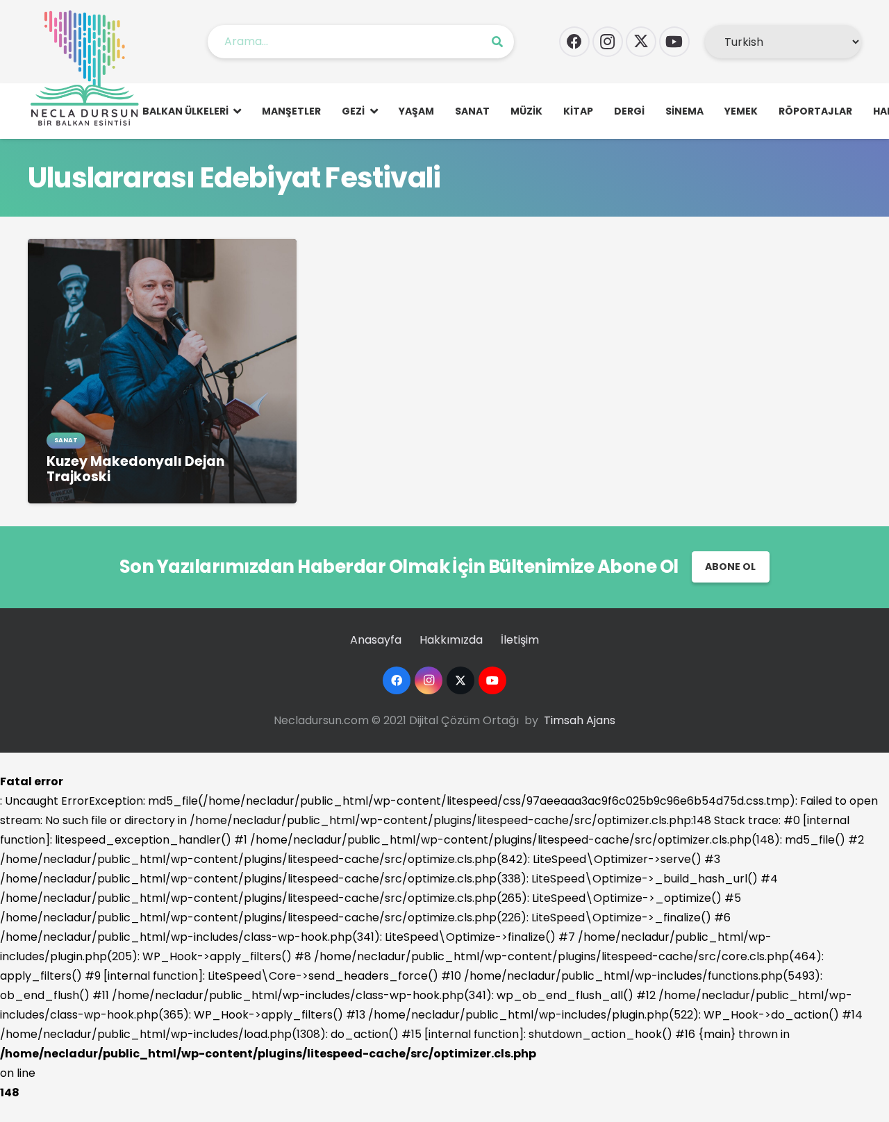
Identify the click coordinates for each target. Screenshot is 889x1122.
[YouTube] (674, 41)
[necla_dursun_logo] (87, 69)
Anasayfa (375, 640)
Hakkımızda (451, 640)
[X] (641, 41)
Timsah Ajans (579, 720)
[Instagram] (607, 41)
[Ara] (497, 41)
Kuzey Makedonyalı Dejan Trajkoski (135, 469)
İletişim (520, 640)
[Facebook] (574, 41)
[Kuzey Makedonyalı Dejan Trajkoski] (162, 248)
